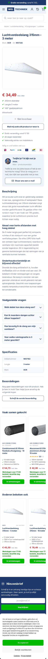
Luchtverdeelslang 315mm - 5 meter (10, 529)
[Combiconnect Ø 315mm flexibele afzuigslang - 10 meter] (13, 429)
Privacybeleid (26, 656)
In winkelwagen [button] (13, 481)
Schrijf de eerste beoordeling (23, 398)
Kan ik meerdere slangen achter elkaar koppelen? (19, 316)
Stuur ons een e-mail (25, 181)
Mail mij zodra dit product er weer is (23, 127)
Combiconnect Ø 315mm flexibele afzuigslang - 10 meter (13, 450)
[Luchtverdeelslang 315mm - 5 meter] (13, 511)
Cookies (17, 656)
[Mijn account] (32, 9)
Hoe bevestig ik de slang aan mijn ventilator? (20, 327)
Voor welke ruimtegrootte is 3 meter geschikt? (18, 338)
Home (6, 26)
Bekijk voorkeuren (23, 650)
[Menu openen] (3, 9)
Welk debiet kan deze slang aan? (19, 307)
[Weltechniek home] (17, 9)
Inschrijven (23, 607)
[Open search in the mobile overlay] (23, 18)
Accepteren (23, 642)
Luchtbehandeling (16, 26)
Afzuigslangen (30, 26)
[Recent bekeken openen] (37, 9)
